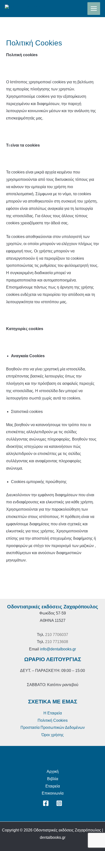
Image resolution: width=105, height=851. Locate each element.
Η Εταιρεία (52, 713)
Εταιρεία (52, 786)
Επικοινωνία (52, 793)
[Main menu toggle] (93, 8)
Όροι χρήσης (53, 735)
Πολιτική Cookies (53, 720)
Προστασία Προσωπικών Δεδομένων (53, 727)
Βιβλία (52, 779)
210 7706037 (56, 635)
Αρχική (53, 771)
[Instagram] (59, 803)
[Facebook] (46, 803)
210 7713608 (56, 642)
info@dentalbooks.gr (58, 649)
